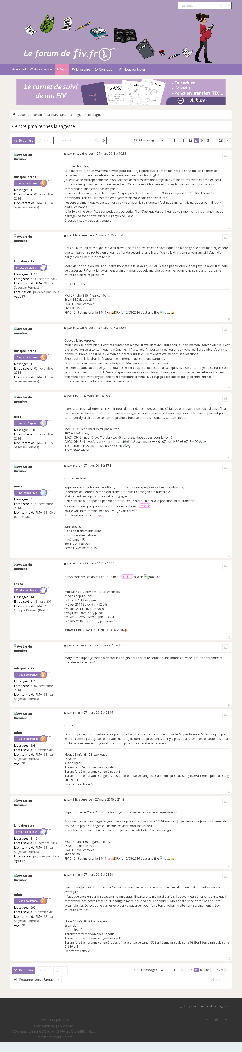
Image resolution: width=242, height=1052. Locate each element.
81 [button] (184, 140)
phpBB (39, 1031)
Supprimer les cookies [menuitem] (200, 1006)
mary (18, 486)
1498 (33, 597)
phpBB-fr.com (62, 1037)
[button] (162, 140)
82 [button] (190, 140)
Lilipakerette (24, 261)
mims (18, 732)
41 (32, 499)
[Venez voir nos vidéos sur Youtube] (226, 1020)
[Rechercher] (221, 5)
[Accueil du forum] (121, 37)
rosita (18, 584)
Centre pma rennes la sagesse (43, 126)
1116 (33, 274)
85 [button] (208, 140)
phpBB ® (62, 1020)
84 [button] (202, 140)
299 (33, 745)
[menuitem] (81, 69)
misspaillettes (25, 177)
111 (33, 190)
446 (33, 430)
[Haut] (229, 227)
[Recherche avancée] (228, 5)
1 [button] (174, 140)
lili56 (17, 417)
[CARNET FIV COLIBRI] (121, 92)
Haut (228, 1006)
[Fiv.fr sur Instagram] (216, 1020)
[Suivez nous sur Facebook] (207, 1020)
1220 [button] (220, 140)
